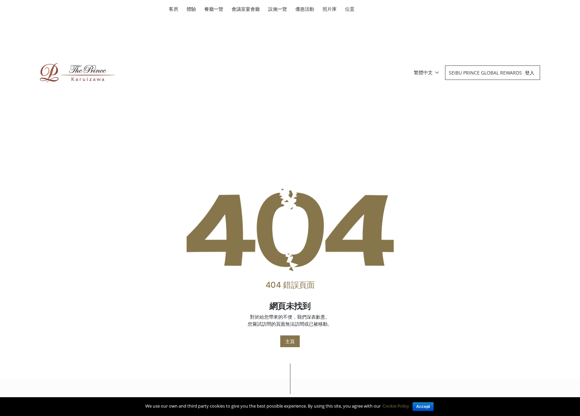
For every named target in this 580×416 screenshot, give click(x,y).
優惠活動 (304, 9)
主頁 (290, 341)
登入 (529, 73)
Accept (423, 406)
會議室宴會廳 (246, 9)
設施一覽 (277, 9)
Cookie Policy (396, 406)
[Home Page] (290, 230)
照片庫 (330, 9)
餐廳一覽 (213, 9)
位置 (349, 9)
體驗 (191, 9)
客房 (173, 9)
